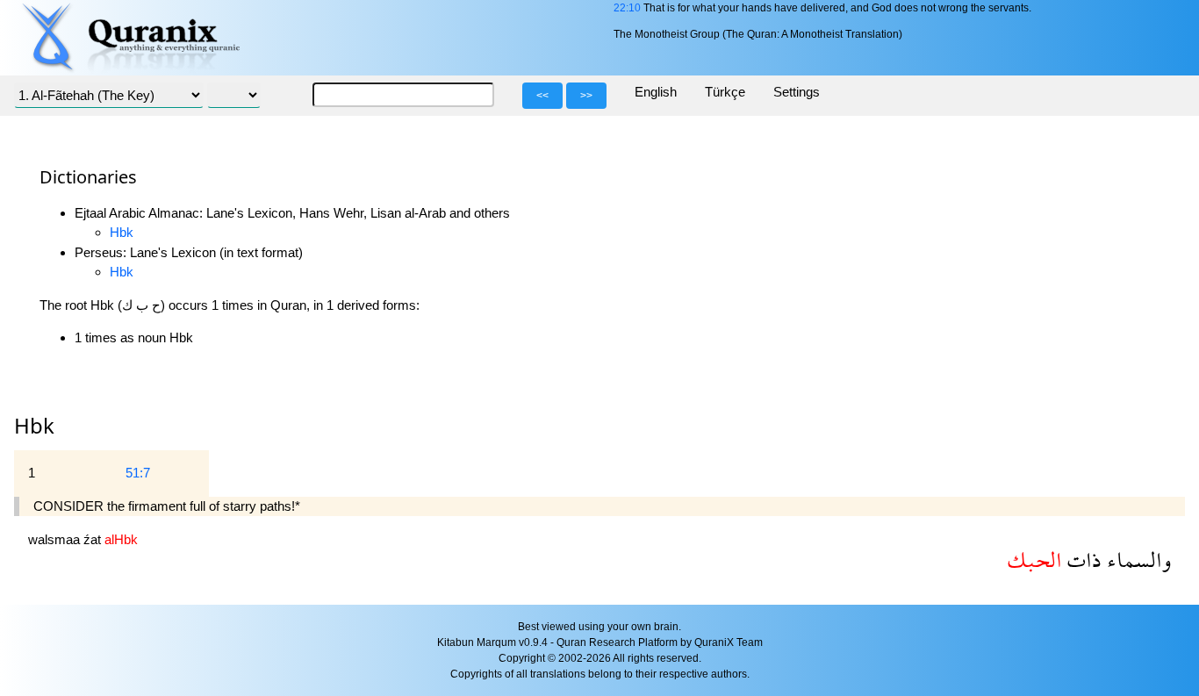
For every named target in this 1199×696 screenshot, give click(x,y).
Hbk (121, 232)
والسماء (1136, 560)
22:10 (627, 8)
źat (93, 539)
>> (586, 96)
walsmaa (55, 539)
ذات (1082, 560)
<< (542, 96)
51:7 (138, 472)
